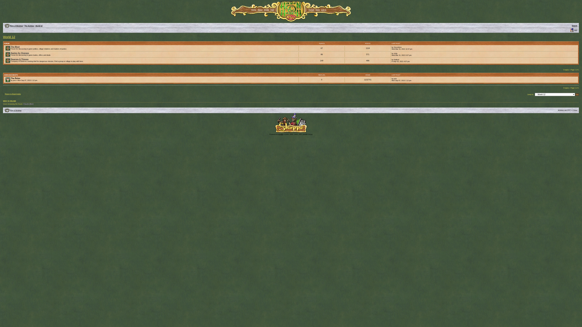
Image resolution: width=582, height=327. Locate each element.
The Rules (15, 78)
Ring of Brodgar (16, 26)
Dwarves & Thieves (19, 59)
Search (574, 26)
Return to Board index (13, 94)
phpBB (280, 134)
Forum (311, 10)
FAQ (575, 30)
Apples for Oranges (20, 53)
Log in (323, 10)
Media (266, 10)
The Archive (29, 26)
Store (317, 10)
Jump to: (530, 94)
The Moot (15, 47)
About (260, 10)
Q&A (272, 10)
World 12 (38, 26)
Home (253, 10)
